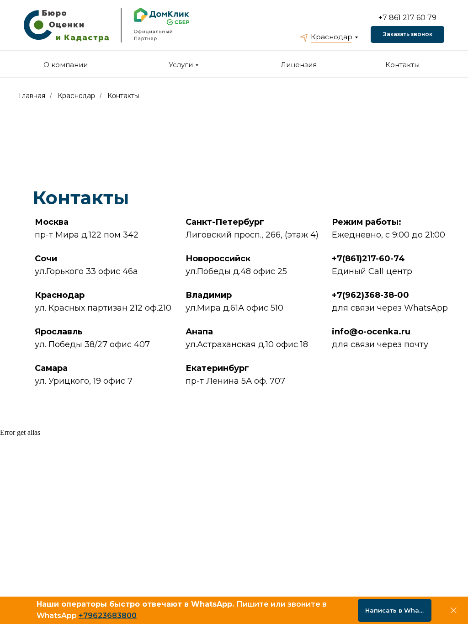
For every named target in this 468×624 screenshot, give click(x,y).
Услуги (181, 64)
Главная (32, 95)
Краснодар (331, 36)
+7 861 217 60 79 (407, 17)
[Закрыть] (453, 610)
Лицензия (299, 64)
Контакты (402, 64)
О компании (65, 64)
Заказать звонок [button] (407, 34)
